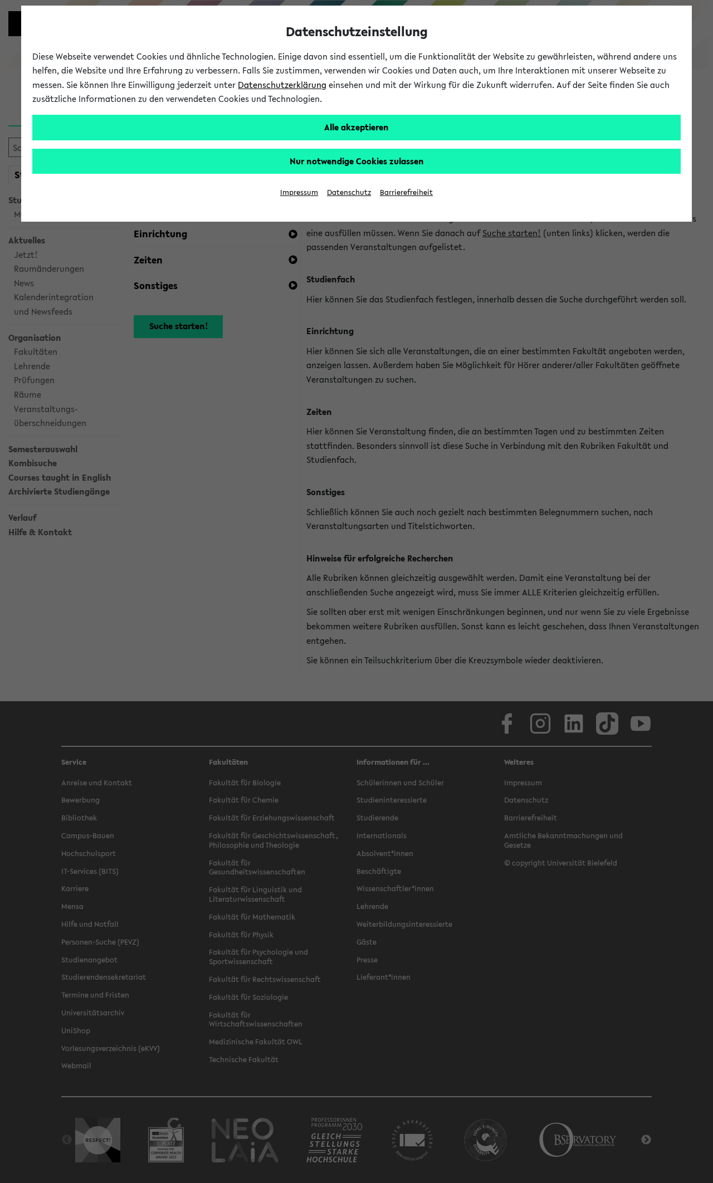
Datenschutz (349, 192)
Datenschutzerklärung (282, 85)
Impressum (299, 192)
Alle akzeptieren (356, 127)
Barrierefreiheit (406, 192)
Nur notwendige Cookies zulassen (357, 161)
